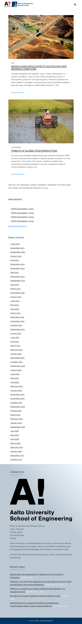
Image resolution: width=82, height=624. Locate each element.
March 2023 (15, 289)
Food (12, 63)
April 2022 (14, 309)
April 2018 (14, 439)
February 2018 (16, 447)
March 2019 (15, 415)
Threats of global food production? (34, 150)
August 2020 (16, 370)
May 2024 (14, 272)
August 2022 (15, 297)
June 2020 (15, 374)
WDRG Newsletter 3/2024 (22, 213)
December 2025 (17, 248)
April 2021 (14, 341)
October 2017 (16, 459)
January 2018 (16, 451)
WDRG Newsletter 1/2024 (22, 221)
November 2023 (17, 276)
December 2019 (17, 394)
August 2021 (15, 333)
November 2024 (17, 268)
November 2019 (17, 398)
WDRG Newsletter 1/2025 (22, 209)
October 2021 (16, 325)
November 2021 (17, 321)
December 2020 (17, 358)
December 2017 (17, 455)
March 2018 (15, 443)
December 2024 (17, 264)
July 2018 (14, 431)
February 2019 (16, 419)
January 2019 (16, 423)
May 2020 (14, 378)
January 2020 (16, 390)
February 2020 (16, 386)
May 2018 (14, 435)
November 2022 (17, 293)
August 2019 (15, 411)
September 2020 (17, 366)
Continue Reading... (18, 92)
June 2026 (15, 244)
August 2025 (16, 256)
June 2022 (14, 301)
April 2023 (14, 284)
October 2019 (16, 402)
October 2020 (16, 362)
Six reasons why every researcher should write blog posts (35, 596)
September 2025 (17, 252)
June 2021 (14, 337)
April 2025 (14, 260)
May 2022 (14, 305)
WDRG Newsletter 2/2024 (22, 217)
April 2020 (14, 382)
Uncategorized (16, 147)
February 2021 (16, 350)
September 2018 (17, 427)
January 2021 (16, 354)
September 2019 (17, 406)
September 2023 (17, 280)
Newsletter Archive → (18, 226)
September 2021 (17, 329)
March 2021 (15, 345)
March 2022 (15, 313)
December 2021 (17, 317)
